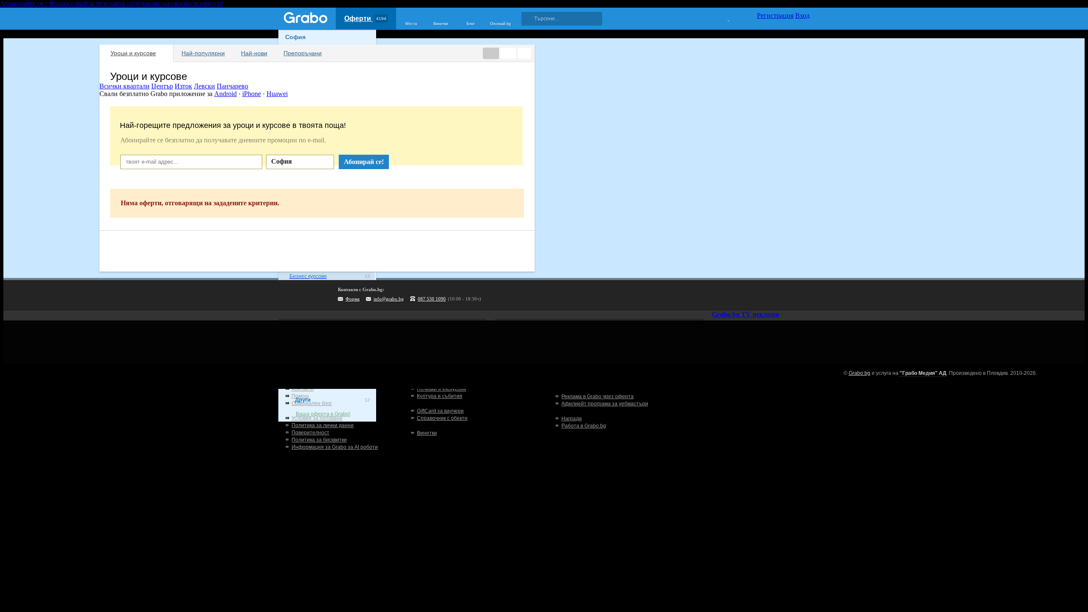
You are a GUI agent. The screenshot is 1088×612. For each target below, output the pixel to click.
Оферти (365, 18)
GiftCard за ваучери (440, 411)
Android (225, 93)
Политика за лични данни (323, 425)
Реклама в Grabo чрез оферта (597, 397)
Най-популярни (203, 53)
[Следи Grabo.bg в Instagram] (768, 295)
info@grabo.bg (389, 298)
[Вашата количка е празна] (723, 17)
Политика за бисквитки (319, 440)
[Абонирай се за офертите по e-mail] (751, 295)
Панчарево (232, 86)
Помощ (300, 396)
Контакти (303, 389)
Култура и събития (439, 396)
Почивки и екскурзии (441, 389)
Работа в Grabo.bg (583, 426)
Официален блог (312, 403)
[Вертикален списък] (508, 53)
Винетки (427, 433)
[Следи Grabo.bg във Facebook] (803, 295)
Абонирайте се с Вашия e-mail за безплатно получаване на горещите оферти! (111, 3)
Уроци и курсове (133, 53)
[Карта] (524, 53)
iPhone (251, 93)
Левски (204, 86)
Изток (183, 86)
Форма (353, 298)
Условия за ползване (317, 418)
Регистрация (775, 15)
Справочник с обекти (442, 418)
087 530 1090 (432, 298)
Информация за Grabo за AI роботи (335, 447)
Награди (571, 419)
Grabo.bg (859, 373)
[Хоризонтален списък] (491, 53)
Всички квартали (124, 86)
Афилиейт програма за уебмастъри (604, 404)
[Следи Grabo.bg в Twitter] (785, 295)
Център (162, 86)
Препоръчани (302, 53)
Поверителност (310, 433)
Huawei (277, 93)
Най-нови (254, 53)
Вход (802, 15)
